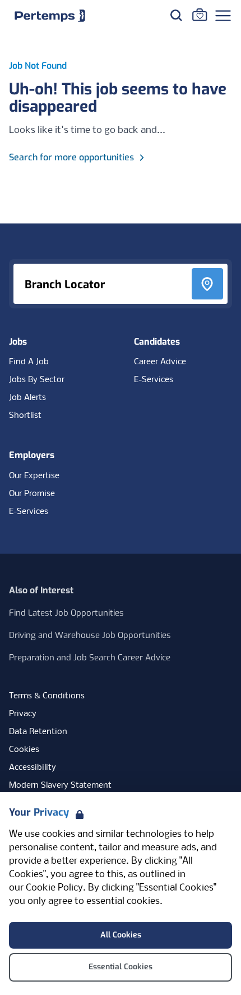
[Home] (50, 15)
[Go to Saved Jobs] (199, 14)
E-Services (153, 379)
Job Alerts (27, 397)
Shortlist (25, 415)
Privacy (22, 714)
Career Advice (160, 362)
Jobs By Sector (36, 379)
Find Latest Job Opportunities (66, 612)
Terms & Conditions (47, 696)
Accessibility (32, 767)
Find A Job (29, 362)
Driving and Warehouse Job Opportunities (90, 635)
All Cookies (120, 935)
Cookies (24, 749)
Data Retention (38, 731)
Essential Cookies (120, 966)
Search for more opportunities (71, 157)
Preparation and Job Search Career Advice (89, 657)
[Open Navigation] (223, 15)
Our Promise (32, 493)
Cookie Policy (54, 888)
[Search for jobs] (176, 15)
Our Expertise (34, 476)
